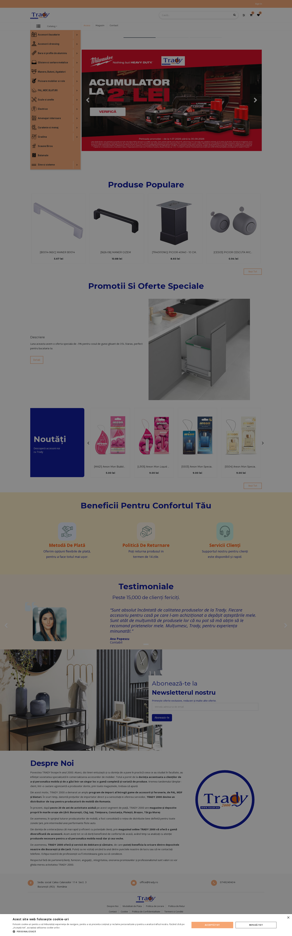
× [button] (288, 917)
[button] (99, 931)
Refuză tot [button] (256, 925)
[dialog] (146, 925)
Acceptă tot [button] (212, 925)
